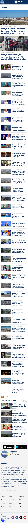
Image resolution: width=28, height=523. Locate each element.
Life (20, 506)
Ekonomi (11, 506)
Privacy (4, 490)
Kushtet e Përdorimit (11, 490)
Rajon (2, 506)
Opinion (3, 497)
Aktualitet (3, 500)
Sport (10, 503)
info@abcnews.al (14, 453)
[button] (3, 520)
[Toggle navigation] (25, 2)
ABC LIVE (20, 1)
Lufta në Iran (12, 500)
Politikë (3, 503)
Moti (20, 503)
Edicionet (21, 500)
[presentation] (24, 401)
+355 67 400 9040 (14, 455)
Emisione (21, 497)
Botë (10, 497)
